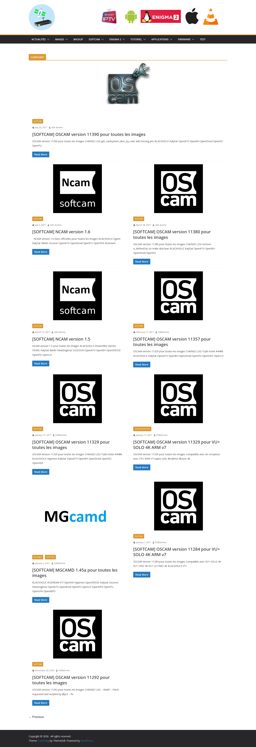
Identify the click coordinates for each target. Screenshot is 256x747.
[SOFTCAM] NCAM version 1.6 (61, 231)
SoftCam (94, 39)
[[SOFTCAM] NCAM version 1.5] (77, 295)
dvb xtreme (57, 127)
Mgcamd (38, 557)
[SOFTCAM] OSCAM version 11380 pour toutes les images (172, 234)
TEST (202, 39)
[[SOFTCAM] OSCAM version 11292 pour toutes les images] (77, 634)
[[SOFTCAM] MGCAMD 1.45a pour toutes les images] (77, 516)
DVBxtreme (163, 332)
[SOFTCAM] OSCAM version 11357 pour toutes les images (172, 341)
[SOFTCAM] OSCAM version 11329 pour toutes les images (71, 444)
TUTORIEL (136, 39)
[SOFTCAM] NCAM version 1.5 (61, 339)
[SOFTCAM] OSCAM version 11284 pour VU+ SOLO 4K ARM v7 (176, 551)
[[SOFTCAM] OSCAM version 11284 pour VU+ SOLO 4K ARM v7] (178, 506)
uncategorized (142, 429)
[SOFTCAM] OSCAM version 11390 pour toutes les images (89, 134)
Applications (160, 39)
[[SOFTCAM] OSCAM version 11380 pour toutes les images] (178, 188)
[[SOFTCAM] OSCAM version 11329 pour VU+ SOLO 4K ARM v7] (178, 398)
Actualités (39, 39)
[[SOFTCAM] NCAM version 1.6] (77, 188)
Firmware (184, 39)
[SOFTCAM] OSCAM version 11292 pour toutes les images (71, 680)
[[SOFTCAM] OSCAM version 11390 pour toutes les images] (128, 89)
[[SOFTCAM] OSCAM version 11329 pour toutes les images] (77, 398)
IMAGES (59, 39)
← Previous (36, 717)
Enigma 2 (115, 39)
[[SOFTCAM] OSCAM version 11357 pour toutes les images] (178, 295)
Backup (78, 39)
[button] (47, 39)
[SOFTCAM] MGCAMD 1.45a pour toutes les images (75, 572)
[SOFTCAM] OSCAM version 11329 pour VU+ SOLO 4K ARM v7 (176, 444)
